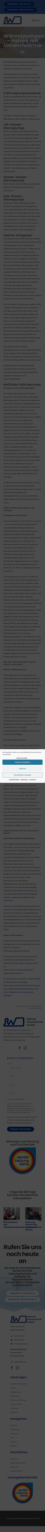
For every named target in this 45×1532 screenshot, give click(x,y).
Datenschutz (24, 779)
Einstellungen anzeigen (22, 775)
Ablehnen (22, 769)
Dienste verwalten (21, 758)
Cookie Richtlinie (14, 779)
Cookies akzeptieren (22, 762)
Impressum (32, 779)
